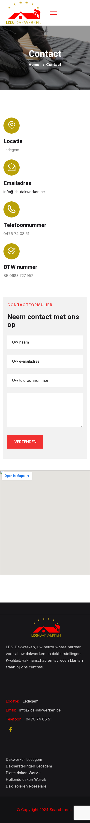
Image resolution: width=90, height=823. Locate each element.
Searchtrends (61, 809)
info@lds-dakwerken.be (24, 191)
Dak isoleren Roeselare (26, 786)
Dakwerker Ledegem (24, 759)
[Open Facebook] (10, 729)
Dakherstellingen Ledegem (29, 766)
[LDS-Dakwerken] (24, 12)
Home (35, 64)
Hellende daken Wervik (26, 779)
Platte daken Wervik (23, 772)
